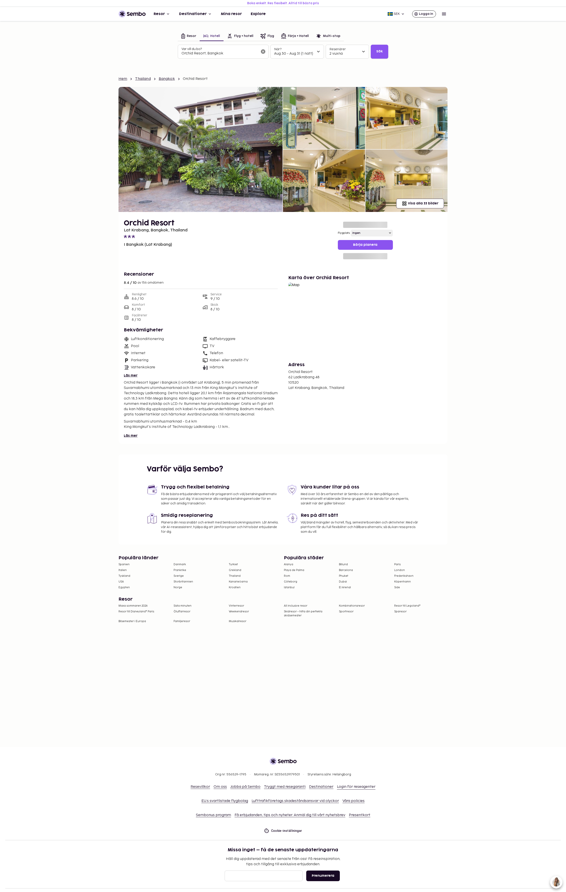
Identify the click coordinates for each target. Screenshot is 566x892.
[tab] (189, 36)
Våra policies (353, 801)
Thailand (143, 79)
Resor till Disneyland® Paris (136, 611)
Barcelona (346, 570)
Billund (343, 564)
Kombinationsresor (352, 605)
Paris (397, 564)
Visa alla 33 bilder (423, 203)
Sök (379, 51)
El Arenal (345, 587)
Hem (123, 79)
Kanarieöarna (238, 581)
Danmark (180, 564)
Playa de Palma (294, 570)
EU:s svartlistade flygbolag (224, 801)
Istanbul (289, 587)
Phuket (343, 576)
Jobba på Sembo (245, 787)
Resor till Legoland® (407, 605)
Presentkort (359, 815)
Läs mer (131, 375)
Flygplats (344, 233)
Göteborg (290, 581)
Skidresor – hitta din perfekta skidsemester (303, 613)
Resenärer (337, 49)
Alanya (288, 564)
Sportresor (346, 611)
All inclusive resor (295, 605)
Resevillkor (200, 787)
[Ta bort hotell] (263, 51)
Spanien (124, 564)
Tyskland (124, 576)
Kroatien (235, 587)
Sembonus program (213, 815)
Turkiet (233, 564)
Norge (178, 587)
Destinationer (193, 14)
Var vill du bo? (192, 49)
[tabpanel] (283, 52)
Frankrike (180, 570)
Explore (258, 14)
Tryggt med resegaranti (285, 787)
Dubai (343, 581)
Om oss (220, 787)
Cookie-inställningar (286, 830)
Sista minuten (182, 605)
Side (397, 587)
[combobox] (220, 53)
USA (121, 581)
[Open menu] (443, 13)
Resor (159, 14)
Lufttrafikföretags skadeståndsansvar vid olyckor (295, 801)
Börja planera (365, 244)
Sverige (179, 576)
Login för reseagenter (356, 787)
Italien (123, 570)
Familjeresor (182, 621)
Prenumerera (323, 875)
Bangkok (167, 79)
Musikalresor (237, 621)
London (399, 570)
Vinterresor (236, 605)
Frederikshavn (403, 576)
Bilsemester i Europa (132, 621)
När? (277, 49)
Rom (287, 576)
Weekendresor (239, 611)
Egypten (124, 587)
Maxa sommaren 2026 (133, 605)
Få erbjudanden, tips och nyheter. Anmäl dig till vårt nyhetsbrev (290, 815)
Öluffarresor (182, 611)
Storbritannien (183, 581)
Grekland (235, 570)
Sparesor (400, 611)
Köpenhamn (402, 581)
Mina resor (231, 14)
